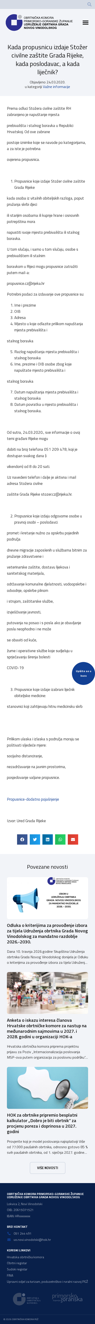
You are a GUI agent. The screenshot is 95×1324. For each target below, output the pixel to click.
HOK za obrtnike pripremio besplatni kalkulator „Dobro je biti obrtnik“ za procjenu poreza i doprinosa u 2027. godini (42, 1123)
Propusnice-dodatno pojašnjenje (33, 799)
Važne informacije (56, 86)
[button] (89, 4)
